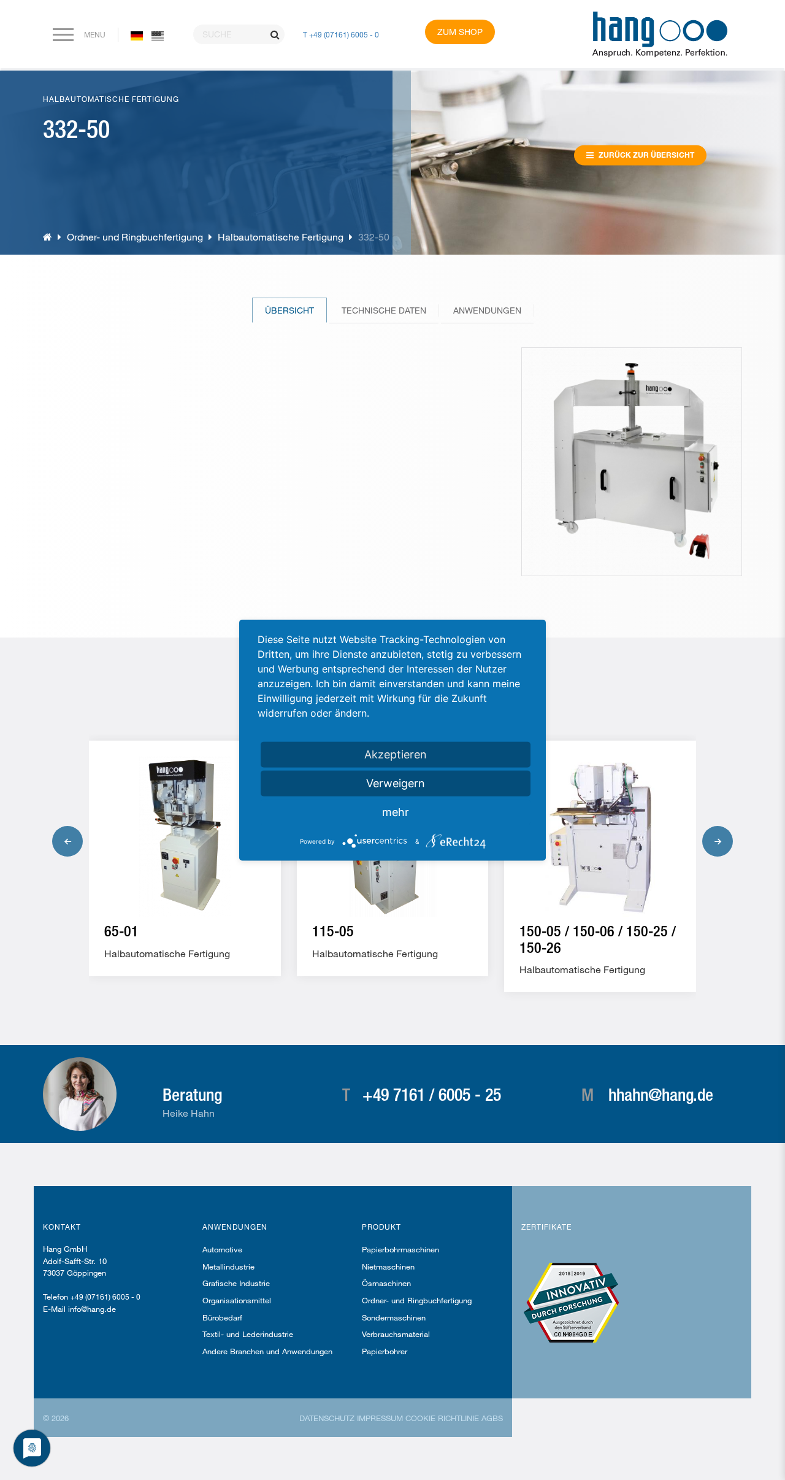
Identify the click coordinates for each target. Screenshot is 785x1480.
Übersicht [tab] (289, 310)
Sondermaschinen (394, 1317)
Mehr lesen (154, 948)
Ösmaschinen (386, 1283)
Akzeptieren (395, 754)
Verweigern (395, 783)
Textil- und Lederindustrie (247, 1334)
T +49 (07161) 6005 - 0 (341, 34)
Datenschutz (326, 1418)
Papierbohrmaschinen (400, 1249)
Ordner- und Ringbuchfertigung (136, 236)
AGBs (492, 1418)
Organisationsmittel (236, 1300)
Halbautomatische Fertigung (280, 236)
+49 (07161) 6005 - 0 (105, 1296)
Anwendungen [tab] (487, 310)
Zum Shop (460, 31)
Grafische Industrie (236, 1283)
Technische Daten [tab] (384, 310)
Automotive (222, 1249)
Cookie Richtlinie (442, 1418)
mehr (395, 812)
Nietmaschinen (388, 1266)
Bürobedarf (222, 1317)
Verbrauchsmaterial (396, 1334)
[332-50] (157, 35)
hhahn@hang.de (660, 1094)
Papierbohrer (384, 1351)
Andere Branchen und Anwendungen (267, 1351)
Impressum (380, 1418)
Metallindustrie (228, 1266)
